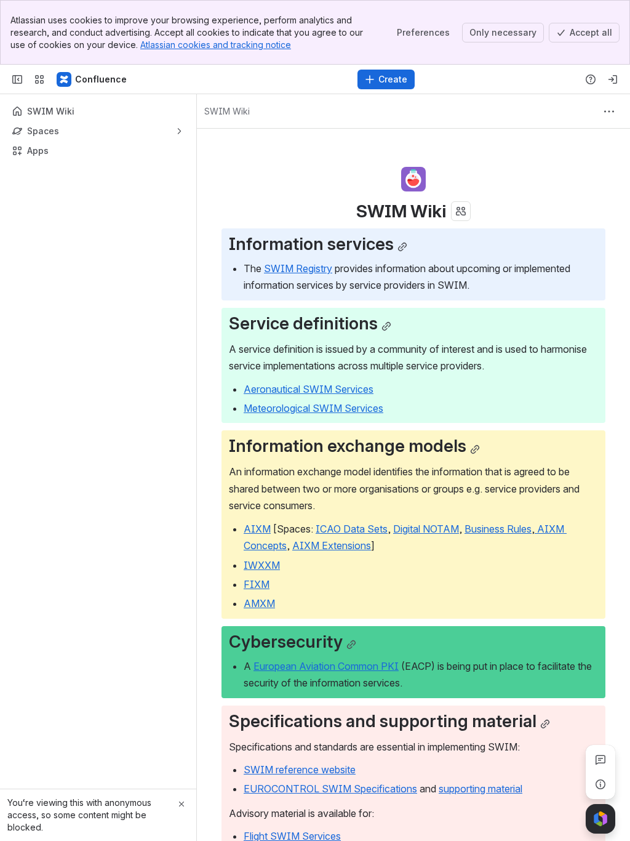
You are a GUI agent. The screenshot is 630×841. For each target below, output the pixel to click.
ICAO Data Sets (352, 529)
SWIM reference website (300, 769)
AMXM (259, 603)
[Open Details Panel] (600, 784)
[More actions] (609, 111)
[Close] (181, 804)
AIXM (257, 529)
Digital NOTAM (426, 529)
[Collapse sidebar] (17, 79)
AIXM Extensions (331, 545)
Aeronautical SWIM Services (308, 389)
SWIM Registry (298, 268)
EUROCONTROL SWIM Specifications (330, 789)
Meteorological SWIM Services (313, 408)
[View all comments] (600, 760)
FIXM (256, 584)
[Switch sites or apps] (39, 79)
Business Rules (498, 529)
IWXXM (262, 565)
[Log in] (613, 79)
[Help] (590, 79)
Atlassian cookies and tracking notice (215, 44)
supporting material (480, 789)
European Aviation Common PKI (326, 666)
